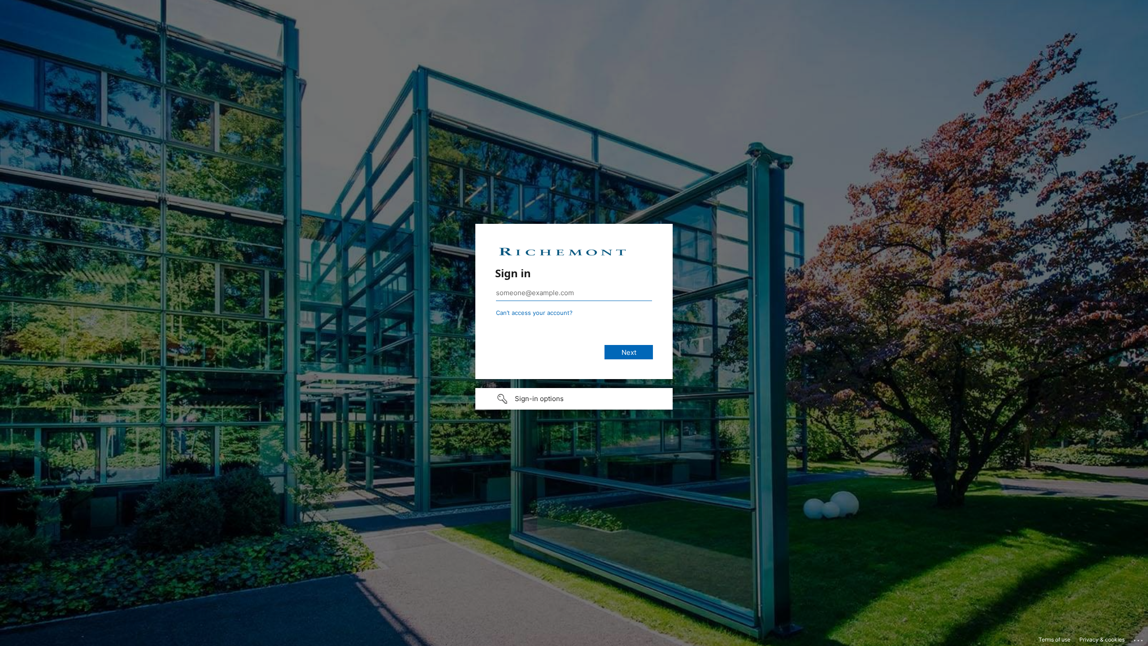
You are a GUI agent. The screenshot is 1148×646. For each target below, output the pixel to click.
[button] (574, 399)
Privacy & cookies (1102, 639)
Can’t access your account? (534, 312)
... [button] (1139, 638)
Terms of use (1054, 639)
